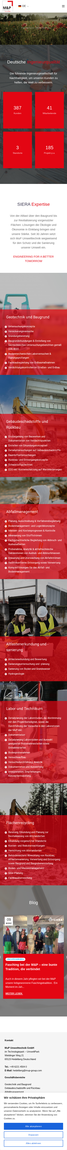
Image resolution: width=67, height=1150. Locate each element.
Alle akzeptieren (33, 1126)
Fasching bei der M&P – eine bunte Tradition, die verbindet (31, 967)
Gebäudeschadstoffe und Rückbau (22, 1088)
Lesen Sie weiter (14, 993)
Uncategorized (15, 959)
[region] (33, 1121)
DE (24, 6)
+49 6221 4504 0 (18, 1066)
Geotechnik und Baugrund (18, 1084)
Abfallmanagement (14, 1091)
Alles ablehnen (33, 1143)
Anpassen (33, 1135)
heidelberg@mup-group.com (27, 1070)
